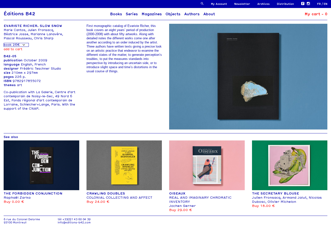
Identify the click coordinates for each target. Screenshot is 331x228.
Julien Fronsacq (40, 30)
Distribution (285, 4)
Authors (192, 14)
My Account (219, 4)
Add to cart (13, 49)
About (209, 14)
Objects (173, 14)
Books (116, 14)
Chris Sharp (44, 38)
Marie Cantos (14, 30)
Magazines (152, 14)
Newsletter (242, 4)
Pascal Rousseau (18, 38)
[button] (202, 3)
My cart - (316, 14)
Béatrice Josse (16, 34)
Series (132, 14)
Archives (263, 4)
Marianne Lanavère (46, 34)
